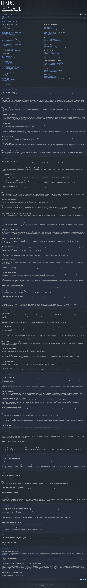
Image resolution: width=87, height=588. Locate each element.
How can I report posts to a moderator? (9, 66)
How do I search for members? (50, 56)
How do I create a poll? (6, 58)
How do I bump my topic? (6, 69)
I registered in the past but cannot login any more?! (11, 32)
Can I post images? (5, 78)
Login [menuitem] (83, 14)
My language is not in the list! (7, 45)
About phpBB (4, 554)
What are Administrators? (49, 26)
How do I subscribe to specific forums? (52, 64)
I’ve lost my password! (5, 33)
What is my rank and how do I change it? (9, 49)
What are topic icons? (5, 84)
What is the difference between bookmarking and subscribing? (56, 61)
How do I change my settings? (7, 40)
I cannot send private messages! (50, 39)
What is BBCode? (4, 74)
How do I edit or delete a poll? (7, 61)
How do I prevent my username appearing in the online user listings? (14, 41)
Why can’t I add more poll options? (8, 60)
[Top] (85, 96)
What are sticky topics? (6, 81)
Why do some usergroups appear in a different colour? (55, 32)
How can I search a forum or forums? (51, 52)
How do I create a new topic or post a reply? (10, 55)
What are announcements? (6, 80)
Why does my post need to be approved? (9, 68)
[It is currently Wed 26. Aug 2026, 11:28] (84, 18)
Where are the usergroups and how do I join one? (54, 29)
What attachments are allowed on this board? (53, 70)
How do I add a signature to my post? (8, 57)
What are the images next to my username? (10, 46)
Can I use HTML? (4, 75)
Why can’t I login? (5, 30)
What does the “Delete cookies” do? (8, 35)
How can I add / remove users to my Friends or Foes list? (55, 47)
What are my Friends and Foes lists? (51, 46)
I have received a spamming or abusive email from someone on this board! (59, 41)
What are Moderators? (48, 27)
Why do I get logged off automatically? (9, 34)
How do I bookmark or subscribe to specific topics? (54, 63)
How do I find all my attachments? (51, 71)
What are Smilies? (5, 77)
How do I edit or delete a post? (7, 56)
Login (3, 16)
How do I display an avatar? (6, 47)
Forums (11, 14)
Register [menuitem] (85, 14)
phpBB (38, 189)
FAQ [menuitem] (81, 14)
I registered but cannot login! (7, 29)
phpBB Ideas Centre (55, 559)
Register (7, 16)
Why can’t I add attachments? (7, 63)
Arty (45, 585)
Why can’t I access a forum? (7, 62)
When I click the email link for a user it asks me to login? (12, 50)
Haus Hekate (4, 14)
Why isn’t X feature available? (50, 77)
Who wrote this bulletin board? (50, 76)
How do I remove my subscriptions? (51, 65)
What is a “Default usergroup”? (50, 33)
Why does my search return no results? (52, 53)
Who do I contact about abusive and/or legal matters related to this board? (58, 78)
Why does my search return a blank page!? (52, 54)
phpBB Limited (34, 553)
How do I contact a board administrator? (52, 79)
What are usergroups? (48, 28)
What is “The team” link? (49, 34)
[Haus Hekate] (11, 6)
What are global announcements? (8, 79)
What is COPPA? (4, 27)
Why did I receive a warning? (7, 64)
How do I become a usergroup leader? (51, 30)
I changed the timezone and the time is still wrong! (11, 44)
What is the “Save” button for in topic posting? (10, 67)
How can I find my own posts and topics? (52, 57)
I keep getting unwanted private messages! (52, 40)
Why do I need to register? (6, 26)
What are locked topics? (6, 83)
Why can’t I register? (5, 28)
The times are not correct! (6, 43)
